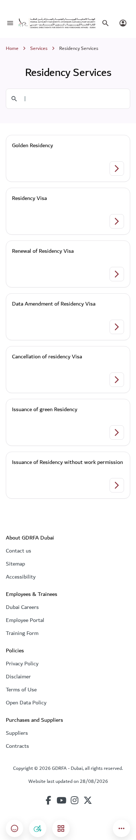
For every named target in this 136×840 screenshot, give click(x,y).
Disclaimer (18, 676)
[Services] (61, 828)
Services (39, 48)
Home (12, 48)
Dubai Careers (22, 607)
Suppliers (17, 733)
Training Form (22, 633)
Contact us (18, 550)
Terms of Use (21, 689)
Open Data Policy (26, 702)
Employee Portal (25, 620)
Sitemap (15, 563)
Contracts (17, 746)
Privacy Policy (22, 663)
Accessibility (21, 576)
